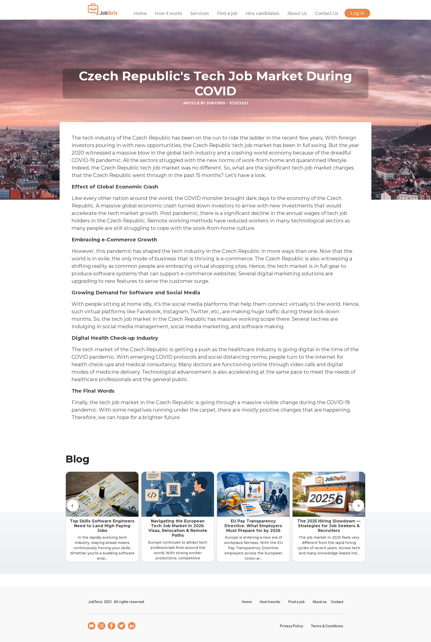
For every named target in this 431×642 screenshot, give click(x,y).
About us (320, 602)
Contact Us (326, 13)
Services (199, 13)
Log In (357, 13)
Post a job (296, 602)
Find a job (227, 13)
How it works (168, 13)
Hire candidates (262, 13)
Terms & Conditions (327, 626)
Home (140, 13)
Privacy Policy (291, 626)
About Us (297, 13)
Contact (337, 602)
